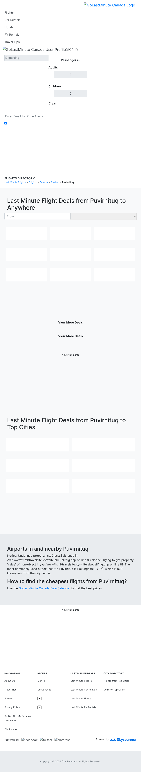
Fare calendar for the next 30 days (28, 110)
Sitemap (8, 698)
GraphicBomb (69, 761)
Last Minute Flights (81, 680)
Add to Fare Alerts (21, 123)
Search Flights (114, 77)
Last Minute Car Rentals (83, 689)
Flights (9, 12)
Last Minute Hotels (80, 698)
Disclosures (80, 146)
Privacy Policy (62, 146)
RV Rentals (11, 34)
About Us (9, 680)
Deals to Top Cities (114, 689)
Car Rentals (12, 20)
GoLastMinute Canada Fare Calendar (44, 588)
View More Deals (70, 322)
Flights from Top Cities (116, 680)
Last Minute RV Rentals (83, 707)
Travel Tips (12, 42)
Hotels (8, 27)
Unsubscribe (44, 689)
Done (86, 103)
